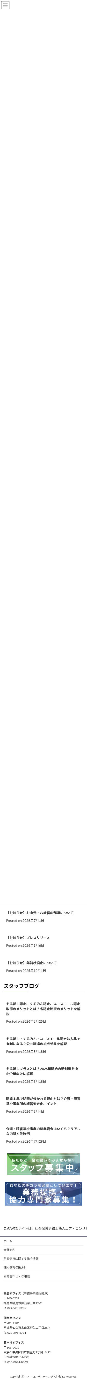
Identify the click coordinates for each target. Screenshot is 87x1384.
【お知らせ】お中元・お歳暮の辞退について (40, 913)
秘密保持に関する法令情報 (21, 1258)
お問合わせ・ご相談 (17, 1276)
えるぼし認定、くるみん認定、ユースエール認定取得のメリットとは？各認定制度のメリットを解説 (43, 1009)
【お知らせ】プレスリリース (28, 938)
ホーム (8, 1241)
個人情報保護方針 (15, 1267)
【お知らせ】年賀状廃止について (31, 963)
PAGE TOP (80, 1337)
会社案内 (9, 1250)
